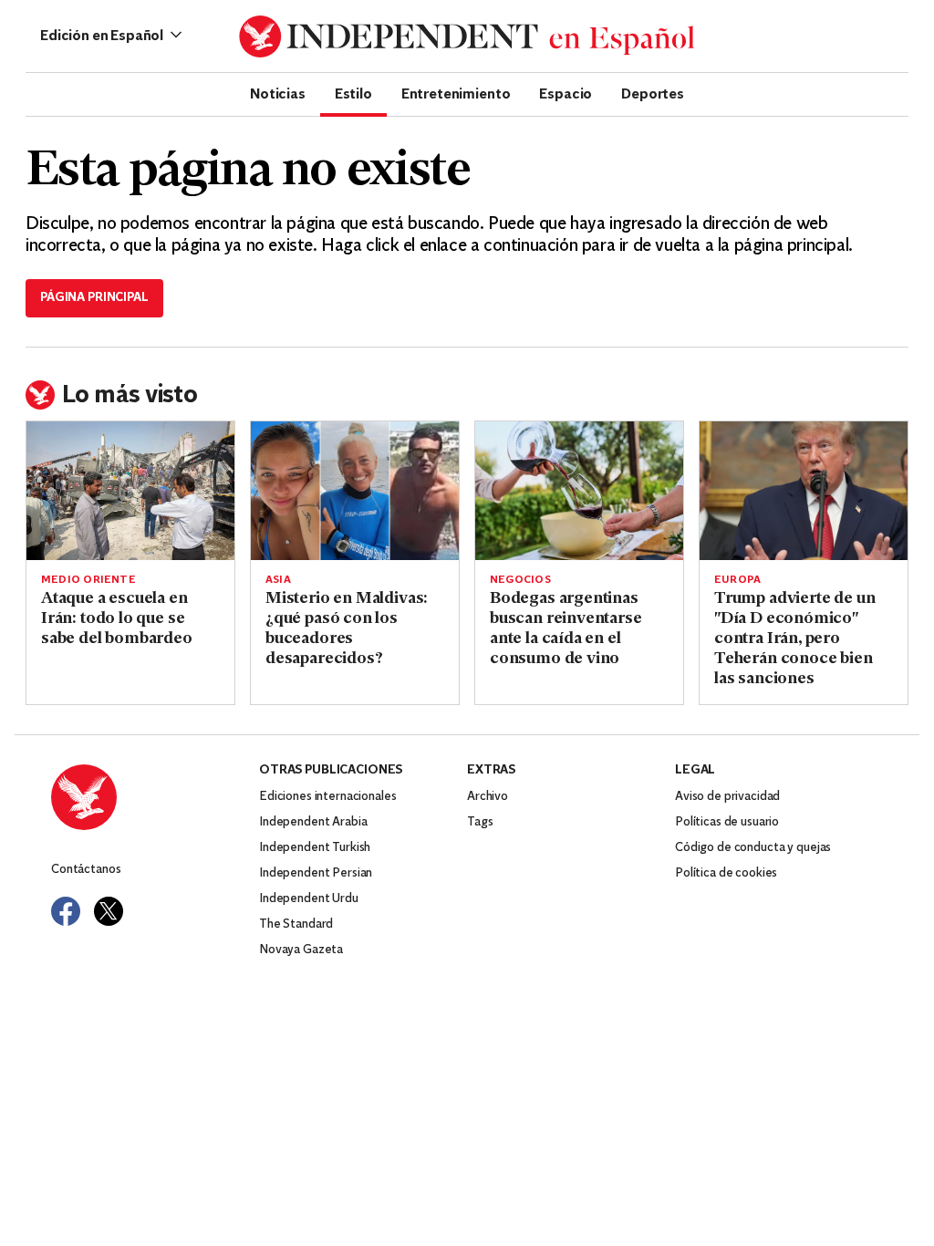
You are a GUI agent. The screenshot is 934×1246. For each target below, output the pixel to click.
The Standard (296, 924)
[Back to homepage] (155, 797)
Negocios (520, 580)
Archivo (487, 797)
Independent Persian (315, 873)
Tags (480, 822)
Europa (737, 580)
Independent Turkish (314, 848)
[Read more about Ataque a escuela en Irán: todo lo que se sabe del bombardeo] (130, 490)
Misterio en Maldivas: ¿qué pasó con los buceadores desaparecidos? (346, 629)
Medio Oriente (88, 580)
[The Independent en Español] (467, 36)
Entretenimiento (456, 93)
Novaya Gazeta (301, 950)
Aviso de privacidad (727, 797)
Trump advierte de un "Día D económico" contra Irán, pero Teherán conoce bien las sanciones (794, 639)
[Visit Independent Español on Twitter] (108, 911)
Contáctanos (85, 870)
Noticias (278, 93)
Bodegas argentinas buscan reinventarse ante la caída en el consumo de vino (566, 629)
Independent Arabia (313, 822)
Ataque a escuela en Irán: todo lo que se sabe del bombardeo (116, 619)
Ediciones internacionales (328, 797)
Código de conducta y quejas (753, 848)
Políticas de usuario (727, 822)
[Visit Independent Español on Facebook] (65, 911)
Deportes (652, 93)
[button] (111, 36)
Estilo (353, 93)
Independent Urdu (308, 899)
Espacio (565, 93)
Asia (278, 580)
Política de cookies (726, 873)
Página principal (94, 298)
